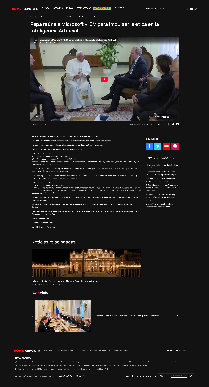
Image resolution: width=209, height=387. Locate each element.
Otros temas (84, 8)
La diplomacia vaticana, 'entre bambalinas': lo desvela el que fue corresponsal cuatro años (47, 365)
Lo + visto (119, 8)
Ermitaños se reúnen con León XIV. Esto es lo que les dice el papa (38, 369)
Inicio (32, 17)
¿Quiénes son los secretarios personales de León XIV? (35, 362)
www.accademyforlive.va (41, 218)
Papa (52, 284)
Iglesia (69, 8)
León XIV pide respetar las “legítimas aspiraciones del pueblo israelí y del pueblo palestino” (89, 362)
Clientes (150, 8)
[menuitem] (160, 8)
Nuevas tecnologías (42, 17)
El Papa (46, 8)
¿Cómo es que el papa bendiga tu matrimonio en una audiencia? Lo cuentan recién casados (115, 365)
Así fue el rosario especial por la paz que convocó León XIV (85, 369)
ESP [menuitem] (159, 8)
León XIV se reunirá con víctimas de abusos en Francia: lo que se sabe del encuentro (155, 362)
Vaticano (58, 8)
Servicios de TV (102, 8)
